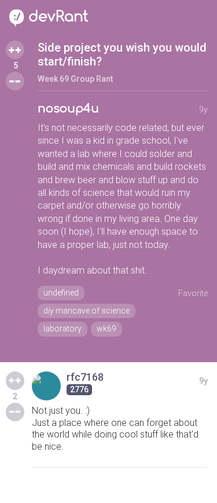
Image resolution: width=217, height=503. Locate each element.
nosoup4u (68, 108)
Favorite (193, 293)
